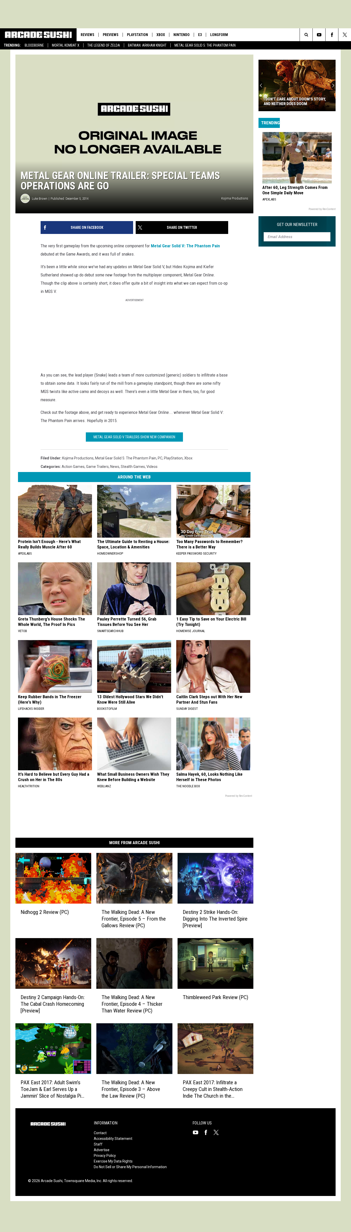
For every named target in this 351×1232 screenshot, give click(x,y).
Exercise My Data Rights (113, 1161)
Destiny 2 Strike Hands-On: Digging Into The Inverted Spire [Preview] (215, 919)
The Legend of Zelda (103, 45)
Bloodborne (34, 45)
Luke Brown (39, 198)
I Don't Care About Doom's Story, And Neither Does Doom (295, 101)
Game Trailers (97, 467)
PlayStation (137, 35)
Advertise (101, 1150)
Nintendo (181, 35)
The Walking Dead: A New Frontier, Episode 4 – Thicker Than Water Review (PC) (131, 1004)
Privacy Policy (105, 1156)
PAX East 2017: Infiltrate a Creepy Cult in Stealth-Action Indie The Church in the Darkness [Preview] (213, 1089)
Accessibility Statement (113, 1139)
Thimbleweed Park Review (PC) (215, 997)
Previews (110, 35)
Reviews (87, 35)
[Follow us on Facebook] (332, 34)
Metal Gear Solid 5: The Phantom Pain (205, 45)
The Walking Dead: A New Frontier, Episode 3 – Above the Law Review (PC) (130, 1089)
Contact (100, 1133)
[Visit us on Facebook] (208, 1132)
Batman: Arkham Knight (147, 45)
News (114, 467)
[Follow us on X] (344, 34)
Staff (98, 1144)
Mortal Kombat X (65, 45)
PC (160, 458)
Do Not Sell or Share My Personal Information (130, 1167)
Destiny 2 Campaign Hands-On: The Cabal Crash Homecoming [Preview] (53, 1004)
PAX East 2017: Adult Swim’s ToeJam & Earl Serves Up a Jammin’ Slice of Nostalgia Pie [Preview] (52, 1089)
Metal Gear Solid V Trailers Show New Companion (134, 437)
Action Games (73, 467)
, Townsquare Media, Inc (81, 1181)
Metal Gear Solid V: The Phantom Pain (185, 245)
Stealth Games (133, 467)
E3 (200, 35)
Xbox (160, 35)
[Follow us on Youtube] (319, 34)
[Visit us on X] (218, 1132)
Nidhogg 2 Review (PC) (45, 912)
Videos (152, 467)
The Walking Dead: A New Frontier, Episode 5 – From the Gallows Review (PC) (133, 919)
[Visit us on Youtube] (197, 1132)
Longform (219, 35)
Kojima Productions (78, 458)
